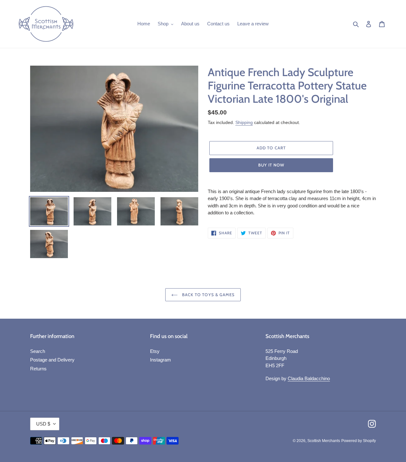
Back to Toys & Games (208, 294)
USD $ (43, 423)
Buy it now (271, 164)
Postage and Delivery (52, 359)
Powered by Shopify (358, 441)
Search (37, 351)
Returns (38, 368)
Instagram (160, 359)
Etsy (155, 351)
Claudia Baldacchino (309, 378)
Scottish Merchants (323, 441)
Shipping (244, 122)
